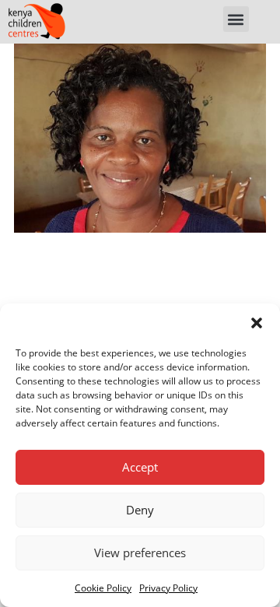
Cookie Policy (103, 588)
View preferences (140, 552)
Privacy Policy (168, 588)
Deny (140, 510)
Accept (140, 467)
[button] (256, 323)
